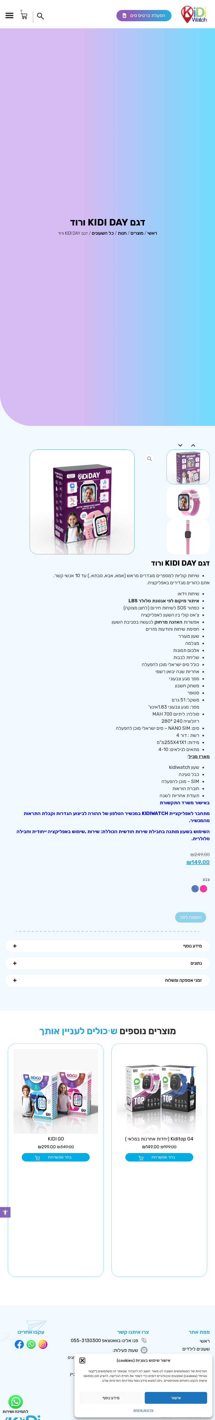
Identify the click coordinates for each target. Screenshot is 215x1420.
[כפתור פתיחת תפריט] (9, 15)
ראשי (152, 233)
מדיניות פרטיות (143, 1410)
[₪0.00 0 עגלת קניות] (24, 16)
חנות (122, 233)
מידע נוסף (111, 1398)
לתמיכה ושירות (15, 1411)
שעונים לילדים (196, 1349)
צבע (206, 879)
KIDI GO (56, 1139)
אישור (176, 1398)
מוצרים (137, 233)
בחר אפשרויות (163, 1156)
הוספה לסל (190, 917)
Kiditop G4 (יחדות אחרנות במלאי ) (159, 1139)
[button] (5, 1212)
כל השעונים (103, 233)
